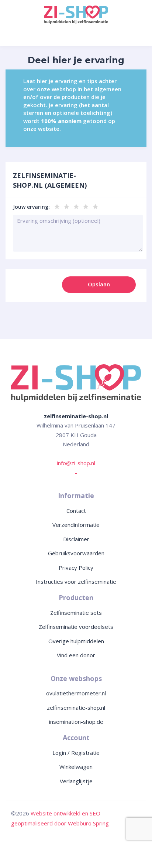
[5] (95, 204)
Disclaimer (76, 539)
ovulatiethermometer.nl (76, 693)
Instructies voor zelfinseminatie (76, 581)
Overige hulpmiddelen (76, 641)
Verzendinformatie (76, 524)
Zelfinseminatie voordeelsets (76, 626)
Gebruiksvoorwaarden (76, 553)
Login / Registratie (76, 752)
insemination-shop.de (76, 721)
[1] (56, 204)
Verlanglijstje (76, 781)
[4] (85, 204)
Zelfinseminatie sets (76, 612)
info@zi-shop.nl (76, 463)
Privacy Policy (76, 567)
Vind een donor (76, 655)
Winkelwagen (76, 766)
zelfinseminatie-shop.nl (76, 707)
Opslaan (99, 284)
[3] (75, 204)
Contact (76, 510)
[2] (66, 204)
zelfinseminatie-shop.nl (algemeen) (50, 180)
